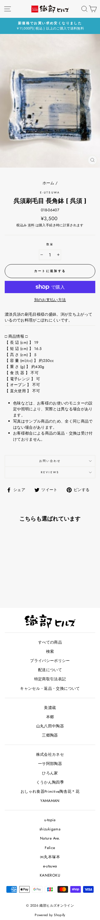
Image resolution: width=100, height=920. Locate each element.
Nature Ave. (50, 838)
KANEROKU (50, 875)
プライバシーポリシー (50, 660)
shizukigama (50, 829)
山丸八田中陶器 (50, 726)
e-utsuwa (50, 192)
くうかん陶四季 (50, 782)
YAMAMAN (49, 800)
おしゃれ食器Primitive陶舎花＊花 (50, 791)
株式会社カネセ (50, 754)
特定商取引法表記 (50, 679)
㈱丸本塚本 (50, 857)
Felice (50, 847)
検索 (50, 651)
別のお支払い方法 (50, 300)
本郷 (50, 717)
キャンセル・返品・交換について (50, 688)
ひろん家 (50, 773)
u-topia (50, 820)
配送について (50, 670)
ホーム (48, 183)
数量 (50, 244)
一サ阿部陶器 (50, 763)
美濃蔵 (50, 707)
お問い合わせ (50, 461)
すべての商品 (50, 642)
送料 (31, 225)
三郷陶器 (50, 735)
